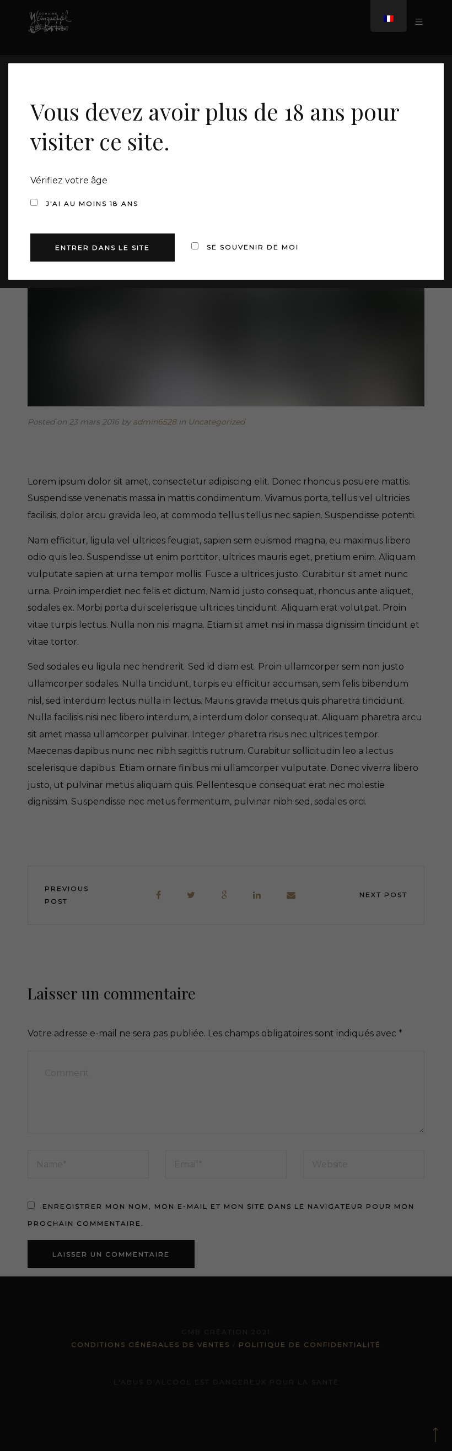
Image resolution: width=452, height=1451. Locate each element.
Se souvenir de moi (251, 247)
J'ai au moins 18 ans (90, 203)
